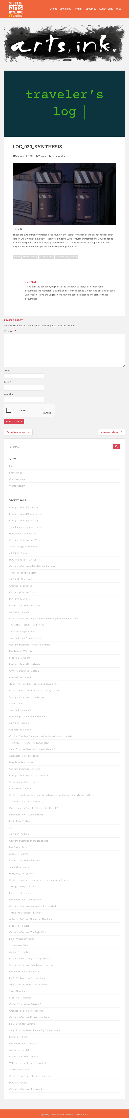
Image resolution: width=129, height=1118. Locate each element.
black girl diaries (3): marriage (24, 520)
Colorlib (62, 1114)
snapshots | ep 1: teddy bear (24, 1043)
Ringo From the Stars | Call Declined (28, 984)
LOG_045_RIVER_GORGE (23, 559)
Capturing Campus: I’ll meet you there (29, 1017)
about (119, 8)
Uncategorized (59, 156)
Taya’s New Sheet (18, 991)
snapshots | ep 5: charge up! (24, 755)
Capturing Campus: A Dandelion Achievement (33, 566)
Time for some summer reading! (25, 526)
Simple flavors (16, 703)
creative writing (30, 256)
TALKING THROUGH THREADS (26, 625)
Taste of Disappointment (22, 631)
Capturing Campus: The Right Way (27, 932)
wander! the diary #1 (20, 866)
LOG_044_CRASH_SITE (21, 598)
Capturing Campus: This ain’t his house (29, 644)
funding (78, 8)
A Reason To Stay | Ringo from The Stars (30, 919)
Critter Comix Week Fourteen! (25, 860)
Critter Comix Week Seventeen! (26, 605)
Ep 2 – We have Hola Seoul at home (27, 978)
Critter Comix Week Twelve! (24, 1056)
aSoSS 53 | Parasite (19, 611)
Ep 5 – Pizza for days (19, 821)
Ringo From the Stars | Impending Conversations (34, 1030)
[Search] (116, 446)
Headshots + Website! (21, 651)
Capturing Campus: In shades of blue (28, 840)
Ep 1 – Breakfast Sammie (22, 1023)
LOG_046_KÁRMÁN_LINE (22, 533)
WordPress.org (17, 485)
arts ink (17, 256)
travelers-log (62, 256)
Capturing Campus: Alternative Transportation (33, 906)
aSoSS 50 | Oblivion (19, 834)
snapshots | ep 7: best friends (25, 638)
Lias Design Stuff (18, 847)
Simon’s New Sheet (19, 945)
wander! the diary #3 (20, 729)
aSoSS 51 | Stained (19, 723)
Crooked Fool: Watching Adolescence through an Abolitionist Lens (44, 618)
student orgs (106, 8)
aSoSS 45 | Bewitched (20, 1049)
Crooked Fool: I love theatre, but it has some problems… (38, 879)
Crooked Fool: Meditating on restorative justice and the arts (40, 736)
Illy (10, 827)
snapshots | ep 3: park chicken (25, 899)
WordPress (82, 1114)
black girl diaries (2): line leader (25, 664)
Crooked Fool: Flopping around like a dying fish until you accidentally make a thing (51, 794)
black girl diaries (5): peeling (23, 507)
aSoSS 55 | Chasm (18, 553)
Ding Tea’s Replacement (22, 762)
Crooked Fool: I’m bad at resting (26, 1010)
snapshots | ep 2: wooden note (25, 971)
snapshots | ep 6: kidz (20, 710)
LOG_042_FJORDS (19, 1082)
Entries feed (15, 472)
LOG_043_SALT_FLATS (21, 873)
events (53, 8)
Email (7, 382)
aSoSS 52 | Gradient (19, 657)
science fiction (46, 256)
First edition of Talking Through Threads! (30, 958)
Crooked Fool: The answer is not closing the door (35, 690)
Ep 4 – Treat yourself (20, 893)
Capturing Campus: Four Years (25, 540)
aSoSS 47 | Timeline (19, 951)
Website (8, 394)
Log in (12, 466)
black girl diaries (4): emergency (25, 513)
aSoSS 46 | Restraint (20, 997)
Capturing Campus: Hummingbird (26, 1089)
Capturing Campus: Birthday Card (27, 696)
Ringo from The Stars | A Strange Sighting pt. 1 (33, 808)
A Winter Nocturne (19, 1069)
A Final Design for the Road (23, 546)
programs (65, 8)
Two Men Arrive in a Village (23, 572)
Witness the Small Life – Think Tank (28, 1063)
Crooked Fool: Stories (20, 585)
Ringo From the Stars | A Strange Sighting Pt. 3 (33, 683)
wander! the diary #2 (20, 788)
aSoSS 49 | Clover (18, 853)
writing (73, 256)
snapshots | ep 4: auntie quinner (26, 814)
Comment (10, 331)
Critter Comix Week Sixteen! (24, 670)
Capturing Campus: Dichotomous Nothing (31, 964)
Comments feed (17, 479)
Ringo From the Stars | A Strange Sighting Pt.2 (33, 749)
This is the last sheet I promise (25, 912)
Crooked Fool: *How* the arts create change (32, 1076)
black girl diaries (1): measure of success (30, 775)
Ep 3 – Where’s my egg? (21, 938)
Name (8, 370)
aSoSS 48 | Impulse (19, 925)
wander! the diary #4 (20, 677)
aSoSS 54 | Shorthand (20, 579)
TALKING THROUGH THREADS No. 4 (29, 742)
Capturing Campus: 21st (22, 592)
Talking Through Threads (22, 886)
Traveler (42, 156)
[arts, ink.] (16, 6)
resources (90, 8)
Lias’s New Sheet (18, 1036)
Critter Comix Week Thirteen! (25, 1004)
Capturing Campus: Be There (24, 768)
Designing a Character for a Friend (27, 716)
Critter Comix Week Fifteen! (24, 781)
